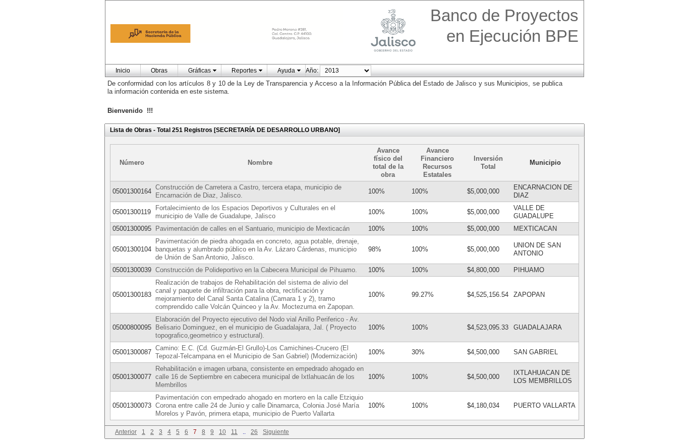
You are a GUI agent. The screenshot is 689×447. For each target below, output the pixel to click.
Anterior (126, 431)
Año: (312, 70)
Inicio (123, 70)
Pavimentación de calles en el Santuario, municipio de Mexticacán (252, 228)
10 (222, 431)
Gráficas (199, 70)
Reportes (244, 70)
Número (132, 162)
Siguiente (276, 431)
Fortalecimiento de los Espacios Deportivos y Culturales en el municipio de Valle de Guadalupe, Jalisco (245, 212)
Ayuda (286, 70)
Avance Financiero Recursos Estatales (437, 162)
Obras (159, 70)
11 (234, 431)
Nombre (260, 162)
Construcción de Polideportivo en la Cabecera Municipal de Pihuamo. (256, 270)
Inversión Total (488, 162)
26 (254, 431)
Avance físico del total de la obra (388, 162)
